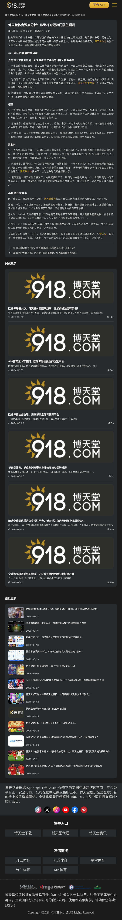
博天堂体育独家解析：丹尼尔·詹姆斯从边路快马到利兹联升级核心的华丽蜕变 (64, 765)
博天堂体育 (100, 41)
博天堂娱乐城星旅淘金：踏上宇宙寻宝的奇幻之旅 (50, 665)
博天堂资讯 (98, 833)
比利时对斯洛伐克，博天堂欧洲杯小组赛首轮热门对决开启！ (46, 248)
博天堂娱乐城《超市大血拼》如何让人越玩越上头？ (51, 722)
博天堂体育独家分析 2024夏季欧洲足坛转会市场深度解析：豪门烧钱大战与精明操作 (68, 751)
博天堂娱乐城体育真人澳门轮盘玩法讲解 (46, 708)
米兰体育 (23, 870)
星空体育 (98, 860)
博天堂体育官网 (86, 83)
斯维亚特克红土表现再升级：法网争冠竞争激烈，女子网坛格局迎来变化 (61, 608)
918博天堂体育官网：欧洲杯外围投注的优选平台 (36, 361)
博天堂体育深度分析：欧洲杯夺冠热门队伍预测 (61, 15)
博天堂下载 (23, 833)
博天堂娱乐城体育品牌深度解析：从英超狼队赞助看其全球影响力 (58, 694)
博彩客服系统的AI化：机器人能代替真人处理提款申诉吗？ (55, 651)
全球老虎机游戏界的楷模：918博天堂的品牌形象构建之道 (41, 573)
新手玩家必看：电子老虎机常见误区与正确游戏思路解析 (54, 637)
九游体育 (60, 860)
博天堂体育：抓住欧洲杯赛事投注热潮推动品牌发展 (37, 467)
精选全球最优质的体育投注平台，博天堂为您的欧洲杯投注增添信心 (46, 520)
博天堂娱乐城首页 (14, 15)
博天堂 (103, 233)
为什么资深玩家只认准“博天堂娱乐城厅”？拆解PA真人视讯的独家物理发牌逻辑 (65, 680)
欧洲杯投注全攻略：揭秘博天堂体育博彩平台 (33, 414)
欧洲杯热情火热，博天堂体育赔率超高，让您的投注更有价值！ (47, 252)
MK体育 (60, 870)
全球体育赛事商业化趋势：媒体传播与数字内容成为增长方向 (56, 623)
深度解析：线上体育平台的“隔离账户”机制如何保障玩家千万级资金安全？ (62, 737)
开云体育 (23, 860)
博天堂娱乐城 (15, 895)
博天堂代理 (60, 833)
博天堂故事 (30, 15)
